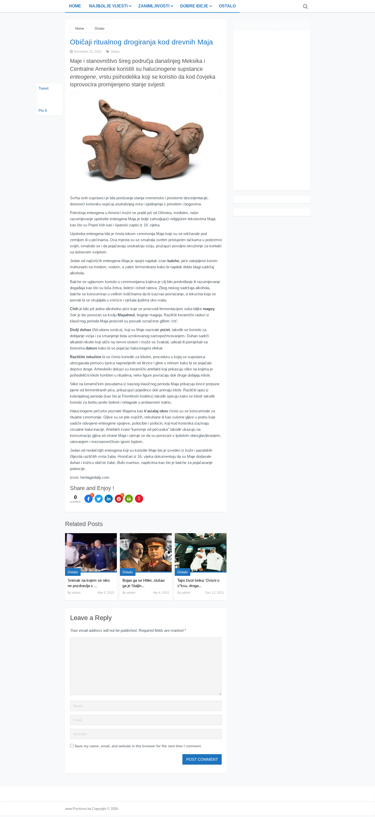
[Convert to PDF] (139, 499)
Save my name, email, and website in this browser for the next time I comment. (138, 746)
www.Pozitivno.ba (78, 809)
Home (75, 6)
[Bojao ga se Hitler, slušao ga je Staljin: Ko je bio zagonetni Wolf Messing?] (146, 553)
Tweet (43, 88)
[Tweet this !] (99, 499)
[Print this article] (129, 499)
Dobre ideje (194, 6)
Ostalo (227, 6)
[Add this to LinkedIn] (109, 499)
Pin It (43, 110)
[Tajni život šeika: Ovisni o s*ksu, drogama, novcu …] (201, 553)
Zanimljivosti (153, 6)
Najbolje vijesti (108, 6)
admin (76, 592)
